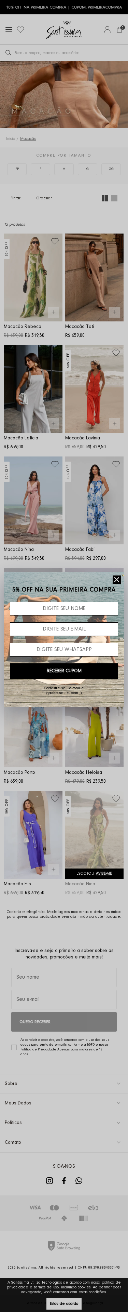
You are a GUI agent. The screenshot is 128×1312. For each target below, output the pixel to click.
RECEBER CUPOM (64, 671)
